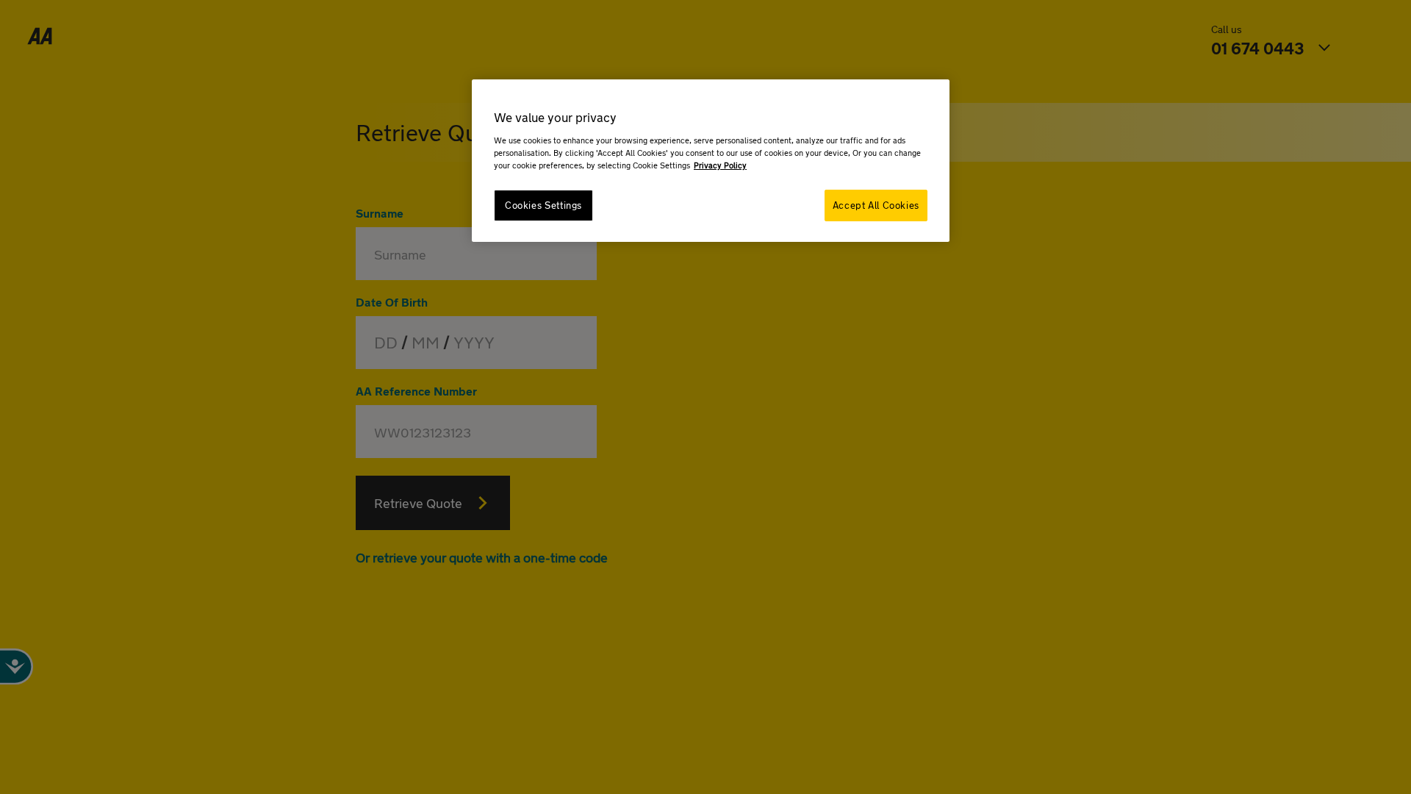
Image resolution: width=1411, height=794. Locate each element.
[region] (710, 160)
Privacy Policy (720, 165)
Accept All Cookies (876, 205)
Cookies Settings (543, 205)
